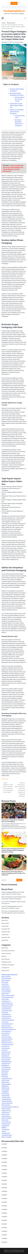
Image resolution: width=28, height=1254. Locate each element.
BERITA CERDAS (6, 976)
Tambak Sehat (6, 1095)
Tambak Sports (6, 1133)
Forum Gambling (6, 991)
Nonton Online (5, 1114)
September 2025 (6, 937)
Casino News (5, 999)
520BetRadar (5, 1086)
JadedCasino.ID (6, 1014)
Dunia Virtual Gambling (8, 995)
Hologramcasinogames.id (9, 1029)
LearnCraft (4, 1050)
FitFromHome (5, 1093)
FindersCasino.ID (6, 1018)
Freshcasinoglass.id (7, 1039)
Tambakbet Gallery (7, 1135)
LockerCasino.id (6, 1001)
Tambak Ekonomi (6, 1099)
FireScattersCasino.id (7, 997)
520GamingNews (6, 1084)
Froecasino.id (5, 1035)
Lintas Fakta (5, 984)
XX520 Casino (5, 1080)
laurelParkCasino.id (7, 1003)
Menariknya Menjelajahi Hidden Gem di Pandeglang (19, 122)
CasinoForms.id (6, 988)
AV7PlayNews (5, 1090)
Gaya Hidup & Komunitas (8, 950)
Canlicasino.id (5, 986)
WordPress (21, 1251)
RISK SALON (5, 1120)
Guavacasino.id (6, 1033)
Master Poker (5, 993)
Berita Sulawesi (6, 1105)
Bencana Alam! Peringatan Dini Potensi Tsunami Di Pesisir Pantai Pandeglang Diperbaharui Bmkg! (13, 850)
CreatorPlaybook (6, 1052)
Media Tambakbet (7, 1137)
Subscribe (14, 3)
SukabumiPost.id (6, 1110)
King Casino (5, 1012)
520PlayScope (5, 1088)
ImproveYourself (6, 1069)
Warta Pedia (5, 982)
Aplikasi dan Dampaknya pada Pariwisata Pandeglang (17, 111)
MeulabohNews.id (6, 1061)
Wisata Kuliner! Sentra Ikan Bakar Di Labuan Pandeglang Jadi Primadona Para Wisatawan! (13, 873)
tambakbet (4, 1144)
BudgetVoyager (6, 1054)
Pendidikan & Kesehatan (8, 965)
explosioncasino (6, 1025)
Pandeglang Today (6, 962)
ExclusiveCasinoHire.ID (8, 1020)
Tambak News (5, 1129)
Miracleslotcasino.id (7, 1027)
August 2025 (5, 940)
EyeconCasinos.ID (6, 1016)
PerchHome (5, 1076)
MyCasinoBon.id (6, 990)
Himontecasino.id (6, 1031)
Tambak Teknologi (7, 1101)
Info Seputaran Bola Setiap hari (10, 1107)
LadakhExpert (5, 1125)
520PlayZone (5, 1082)
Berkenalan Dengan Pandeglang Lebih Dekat (16, 94)
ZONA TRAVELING (7, 1118)
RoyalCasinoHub (6, 1057)
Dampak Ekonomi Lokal (20, 116)
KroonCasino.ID (6, 1048)
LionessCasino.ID (6, 1008)
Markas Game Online (7, 1005)
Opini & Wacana (6, 959)
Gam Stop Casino (6, 1037)
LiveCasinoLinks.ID (7, 1010)
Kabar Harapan (6, 980)
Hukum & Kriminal (6, 953)
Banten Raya (5, 948)
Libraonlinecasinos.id (7, 1044)
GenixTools (5, 1073)
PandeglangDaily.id (14, 11)
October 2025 (5, 934)
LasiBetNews (5, 1091)
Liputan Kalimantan (7, 1103)
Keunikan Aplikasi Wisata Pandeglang (17, 90)
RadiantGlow (5, 1071)
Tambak (4, 1131)
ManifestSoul (5, 1056)
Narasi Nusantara (6, 978)
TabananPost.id (6, 1063)
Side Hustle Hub (6, 1124)
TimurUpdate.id (6, 1067)
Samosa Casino (6, 1059)
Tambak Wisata (6, 1116)
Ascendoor (10, 1251)
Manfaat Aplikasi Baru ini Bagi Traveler (19, 99)
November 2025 (6, 932)
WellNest (4, 1127)
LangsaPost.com (6, 1122)
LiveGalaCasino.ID (7, 1007)
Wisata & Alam (5, 778)
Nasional (4, 956)
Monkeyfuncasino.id (7, 1042)
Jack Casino (5, 1022)
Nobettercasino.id (6, 1040)
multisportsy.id (6, 1112)
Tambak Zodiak (6, 1097)
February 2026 (5, 923)
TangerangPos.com (7, 1078)
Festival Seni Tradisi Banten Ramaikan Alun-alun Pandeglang (13, 820)
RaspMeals (5, 1074)
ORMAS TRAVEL (6, 1108)
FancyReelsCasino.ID (7, 1024)
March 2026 (5, 920)
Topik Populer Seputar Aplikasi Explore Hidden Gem (16, 105)
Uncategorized (5, 967)
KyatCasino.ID (5, 1046)
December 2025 (6, 929)
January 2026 (5, 926)
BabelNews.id (5, 1065)
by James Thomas (18, 42)
